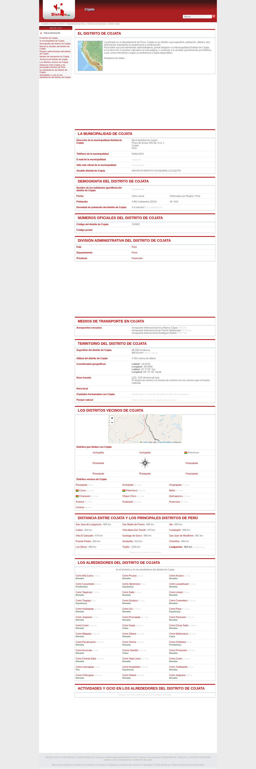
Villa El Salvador (84, 535)
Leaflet (145, 442)
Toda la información (52, 33)
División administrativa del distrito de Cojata (124, 240)
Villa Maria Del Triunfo (134, 530)
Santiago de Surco (132, 535)
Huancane (137, 258)
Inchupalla (98, 452)
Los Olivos (81, 547)
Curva (82, 490)
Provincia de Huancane (96, 24)
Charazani (84, 496)
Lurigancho (175, 547)
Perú (134, 247)
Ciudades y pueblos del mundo (123, 765)
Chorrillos (174, 541)
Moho (172, 490)
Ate (171, 524)
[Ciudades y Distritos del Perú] (59, 15)
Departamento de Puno (76, 24)
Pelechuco (131, 490)
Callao (79, 530)
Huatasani (127, 501)
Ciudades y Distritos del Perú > (54, 24)
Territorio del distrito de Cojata (112, 344)
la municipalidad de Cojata (105, 134)
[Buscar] (213, 16)
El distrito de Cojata (99, 33)
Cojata (89, 9)
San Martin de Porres (133, 524)
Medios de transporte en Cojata (111, 321)
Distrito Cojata (114, 24)
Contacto (100, 765)
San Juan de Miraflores (181, 535)
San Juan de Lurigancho (88, 524)
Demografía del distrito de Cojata (113, 181)
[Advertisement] (145, 101)
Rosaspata (98, 463)
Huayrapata (192, 463)
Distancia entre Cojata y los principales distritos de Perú (138, 518)
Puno (134, 252)
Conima (80, 507)
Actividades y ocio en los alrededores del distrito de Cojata (141, 688)
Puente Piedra (83, 541)
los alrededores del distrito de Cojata (119, 563)
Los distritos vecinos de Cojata (110, 410)
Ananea (80, 501)
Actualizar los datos (114, 58)
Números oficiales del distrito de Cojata (120, 218)
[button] (112, 418)
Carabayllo (175, 530)
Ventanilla (127, 541)
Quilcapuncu (176, 496)
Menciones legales (62, 765)
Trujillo (125, 547)
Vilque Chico (129, 496)
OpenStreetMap (165, 442)
